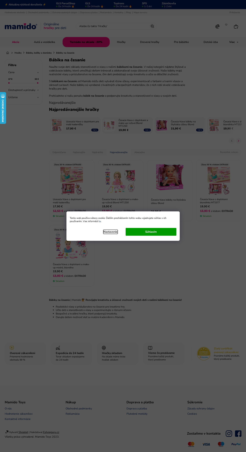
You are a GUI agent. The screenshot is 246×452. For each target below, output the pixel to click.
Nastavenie (110, 232)
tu (100, 221)
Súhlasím (151, 232)
